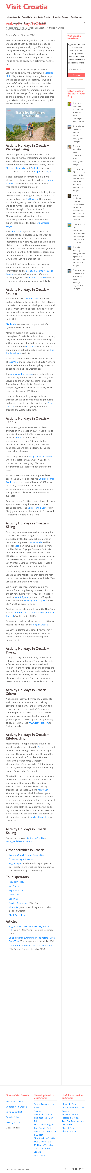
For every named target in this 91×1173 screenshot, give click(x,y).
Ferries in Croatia (71, 1117)
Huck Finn (14, 894)
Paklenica (35, 168)
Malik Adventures (18, 915)
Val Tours (14, 886)
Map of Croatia (69, 1128)
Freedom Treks (31, 298)
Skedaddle (11, 324)
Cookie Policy (12, 1117)
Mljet (48, 171)
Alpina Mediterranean (21, 374)
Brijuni (37, 171)
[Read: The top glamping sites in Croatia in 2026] (69, 147)
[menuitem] (13, 17)
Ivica (17, 545)
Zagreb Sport (16, 863)
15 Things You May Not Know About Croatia (43, 1148)
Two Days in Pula (42, 1141)
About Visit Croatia (15, 1101)
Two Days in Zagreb (44, 1124)
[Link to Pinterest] (80, 1169)
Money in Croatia (70, 1104)
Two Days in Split (43, 1128)
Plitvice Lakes (13, 168)
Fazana (37, 1111)
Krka (23, 168)
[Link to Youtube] (76, 1169)
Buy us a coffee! (14, 1111)
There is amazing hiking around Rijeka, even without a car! (79, 253)
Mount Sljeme (21, 597)
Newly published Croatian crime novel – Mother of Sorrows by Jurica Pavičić (78, 204)
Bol (39, 747)
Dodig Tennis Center (37, 507)
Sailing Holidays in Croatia (19, 841)
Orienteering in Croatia (21, 859)
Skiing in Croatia (39, 624)
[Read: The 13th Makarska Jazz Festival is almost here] (69, 104)
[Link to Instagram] (72, 1169)
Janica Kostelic (35, 542)
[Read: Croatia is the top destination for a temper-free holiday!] (69, 225)
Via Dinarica (32, 199)
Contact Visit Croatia (16, 1106)
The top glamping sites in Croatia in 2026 (77, 152)
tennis (19, 437)
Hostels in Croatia (43, 1114)
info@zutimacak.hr (39, 817)
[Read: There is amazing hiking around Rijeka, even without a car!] (69, 248)
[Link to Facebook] (69, 1169)
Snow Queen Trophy (34, 600)
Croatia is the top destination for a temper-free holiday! (79, 230)
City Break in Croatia (44, 1138)
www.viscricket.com (39, 722)
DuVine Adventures (18, 903)
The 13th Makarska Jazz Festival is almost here (78, 109)
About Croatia (69, 1131)
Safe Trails (15, 231)
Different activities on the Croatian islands (30, 945)
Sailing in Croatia (35, 838)
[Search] (83, 23)
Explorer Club (16, 890)
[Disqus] (33, 986)
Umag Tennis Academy (40, 456)
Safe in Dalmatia (37, 277)
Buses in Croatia (70, 1114)
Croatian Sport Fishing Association (26, 855)
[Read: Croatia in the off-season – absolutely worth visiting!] (69, 271)
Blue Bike (13, 907)
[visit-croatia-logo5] (27, 9)
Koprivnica (39, 1155)
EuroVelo (13, 361)
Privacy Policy (13, 1122)
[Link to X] (65, 1169)
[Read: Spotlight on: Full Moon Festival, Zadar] (69, 127)
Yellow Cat (43, 789)
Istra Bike (31, 346)
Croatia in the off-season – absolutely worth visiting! (79, 276)
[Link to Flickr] (83, 1169)
